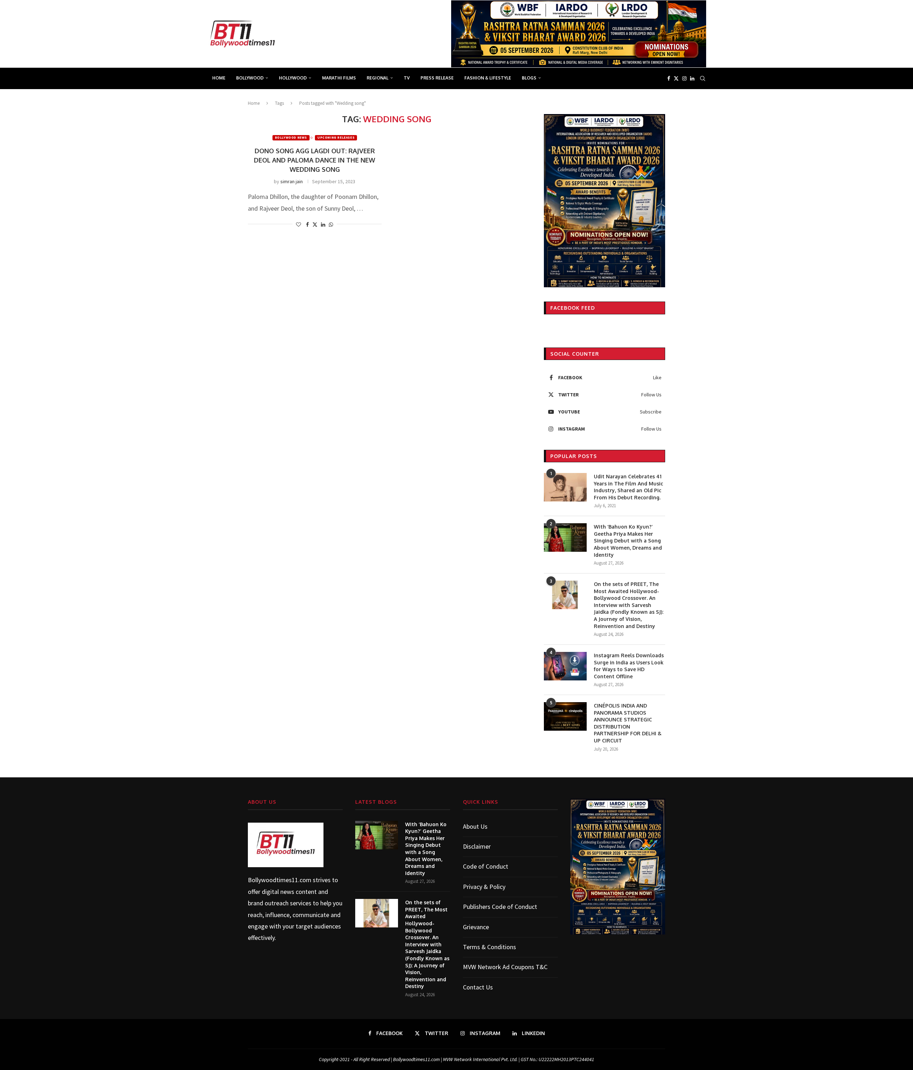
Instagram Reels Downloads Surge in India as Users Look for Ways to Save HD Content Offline (629, 665)
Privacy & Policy (484, 887)
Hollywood (293, 78)
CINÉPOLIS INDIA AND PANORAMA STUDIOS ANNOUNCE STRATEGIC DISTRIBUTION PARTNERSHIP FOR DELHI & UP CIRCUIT (628, 723)
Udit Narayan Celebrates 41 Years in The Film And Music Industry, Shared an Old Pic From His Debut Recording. (628, 486)
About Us (475, 826)
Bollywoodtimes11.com (279, 880)
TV (407, 78)
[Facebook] (668, 78)
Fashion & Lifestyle (487, 78)
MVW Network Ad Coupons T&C (505, 967)
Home (218, 78)
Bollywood (250, 78)
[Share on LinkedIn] (323, 224)
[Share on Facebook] (307, 224)
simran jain (291, 181)
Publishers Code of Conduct (500, 906)
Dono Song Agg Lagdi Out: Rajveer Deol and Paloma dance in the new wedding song (314, 160)
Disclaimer (477, 846)
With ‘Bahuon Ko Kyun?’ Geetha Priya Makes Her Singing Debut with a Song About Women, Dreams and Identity (628, 540)
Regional (377, 78)
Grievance (476, 927)
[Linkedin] (692, 78)
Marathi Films (339, 78)
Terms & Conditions (489, 947)
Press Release (437, 78)
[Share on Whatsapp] (331, 224)
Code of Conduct (485, 866)
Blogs (529, 78)
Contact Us (478, 987)
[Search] (702, 78)
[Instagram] (684, 78)
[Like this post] (298, 224)
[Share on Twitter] (314, 224)
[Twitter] (676, 78)
